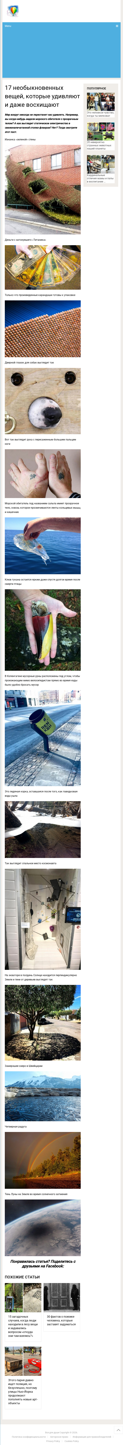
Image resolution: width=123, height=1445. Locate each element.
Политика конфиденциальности (29, 1437)
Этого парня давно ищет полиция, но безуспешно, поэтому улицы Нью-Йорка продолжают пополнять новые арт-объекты (23, 1391)
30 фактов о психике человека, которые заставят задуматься (61, 1320)
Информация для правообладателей (92, 1437)
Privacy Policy (53, 1441)
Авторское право (59, 1437)
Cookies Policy (72, 1441)
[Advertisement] (61, 53)
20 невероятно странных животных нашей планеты (99, 145)
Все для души (52, 1432)
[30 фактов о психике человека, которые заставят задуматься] (62, 1297)
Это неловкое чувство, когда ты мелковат (100, 114)
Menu (8, 26)
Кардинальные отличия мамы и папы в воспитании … (100, 178)
